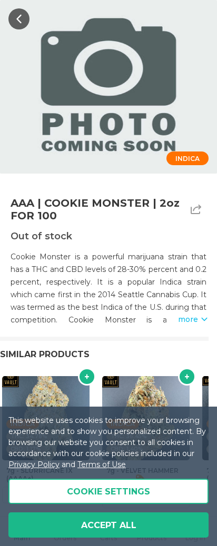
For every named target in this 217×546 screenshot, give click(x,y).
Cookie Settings (108, 492)
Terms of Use (101, 464)
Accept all (108, 525)
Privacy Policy (34, 464)
